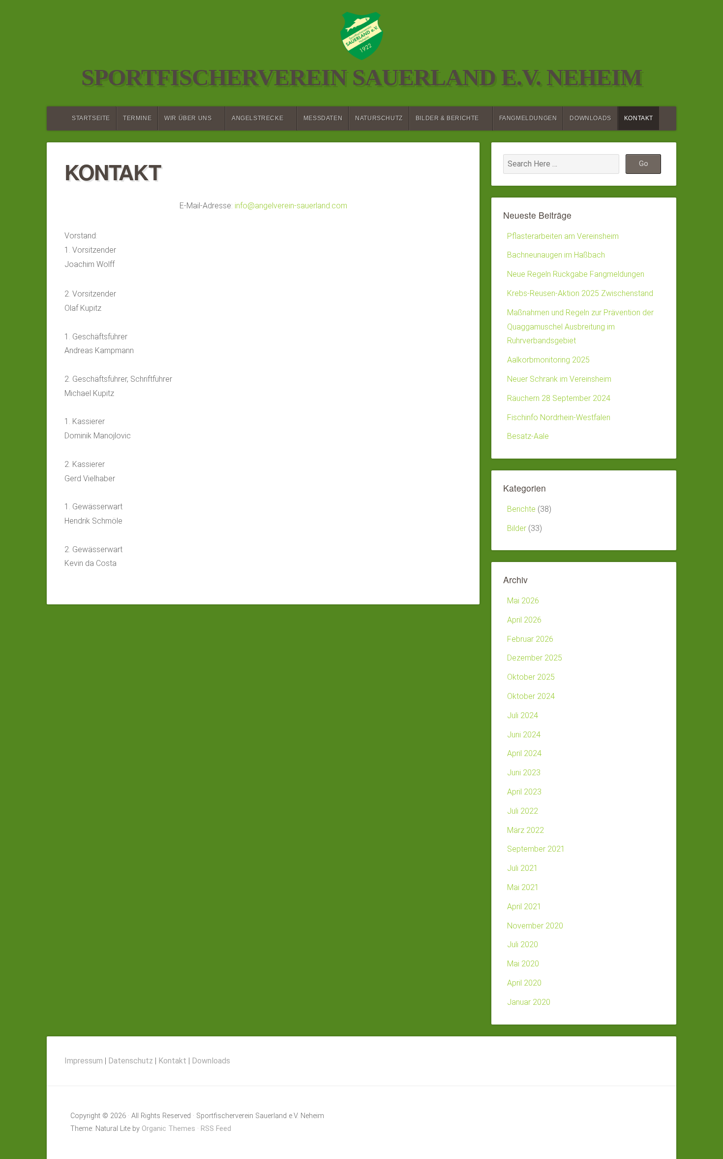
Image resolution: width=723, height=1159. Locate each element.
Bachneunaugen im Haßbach (556, 255)
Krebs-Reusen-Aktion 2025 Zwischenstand (580, 293)
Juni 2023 (524, 772)
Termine (137, 118)
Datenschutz (130, 1060)
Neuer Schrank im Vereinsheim (559, 379)
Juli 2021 (522, 868)
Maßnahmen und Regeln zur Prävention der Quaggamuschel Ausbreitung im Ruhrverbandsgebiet (580, 327)
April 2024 (524, 753)
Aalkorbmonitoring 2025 (548, 359)
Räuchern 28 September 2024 (558, 398)
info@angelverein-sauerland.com (291, 205)
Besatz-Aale (528, 436)
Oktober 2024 (531, 696)
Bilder (516, 528)
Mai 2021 (523, 887)
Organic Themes (168, 1129)
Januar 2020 (528, 1002)
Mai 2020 (523, 963)
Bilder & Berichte (447, 118)
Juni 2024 (524, 734)
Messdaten (322, 118)
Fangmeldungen (528, 118)
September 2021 (536, 849)
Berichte (521, 509)
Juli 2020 (522, 944)
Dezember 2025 (534, 657)
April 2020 (524, 983)
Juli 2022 (522, 811)
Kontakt (638, 118)
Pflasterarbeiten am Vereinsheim (563, 236)
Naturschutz (379, 118)
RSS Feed (216, 1129)
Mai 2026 (523, 600)
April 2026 (524, 620)
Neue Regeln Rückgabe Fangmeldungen (575, 274)
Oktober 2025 (531, 677)
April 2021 (524, 906)
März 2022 (525, 830)
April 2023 (524, 791)
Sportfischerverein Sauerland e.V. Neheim (361, 77)
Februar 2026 (530, 639)
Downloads (590, 118)
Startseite (91, 118)
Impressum (83, 1060)
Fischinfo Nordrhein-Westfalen (558, 417)
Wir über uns (187, 118)
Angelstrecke (257, 118)
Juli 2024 (522, 715)
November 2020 (535, 925)
